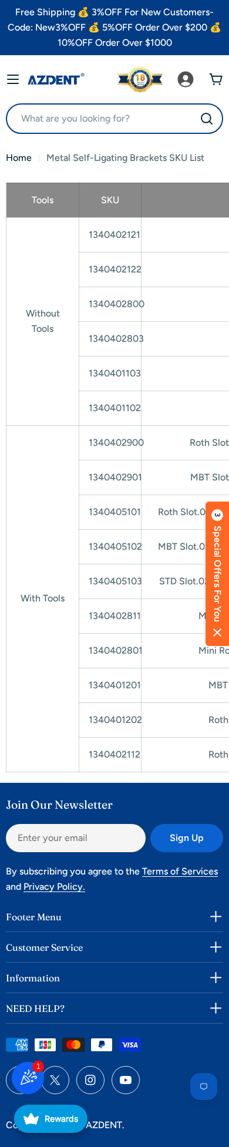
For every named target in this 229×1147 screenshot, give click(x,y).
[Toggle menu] (13, 79)
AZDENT (104, 1125)
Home (19, 157)
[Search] (207, 119)
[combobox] (114, 118)
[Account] (185, 79)
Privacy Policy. (54, 886)
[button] (217, 574)
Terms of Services (180, 871)
